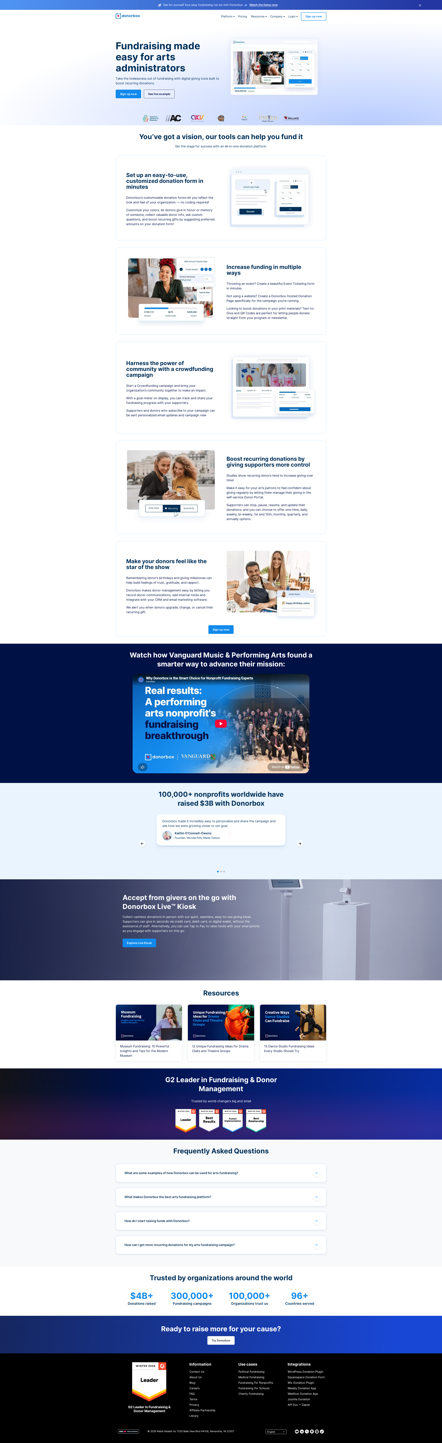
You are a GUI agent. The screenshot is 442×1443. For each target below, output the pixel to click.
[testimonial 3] (224, 871)
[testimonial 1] (218, 871)
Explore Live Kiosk (139, 943)
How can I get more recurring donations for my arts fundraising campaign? (179, 1245)
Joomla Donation (299, 1399)
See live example (159, 94)
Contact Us (196, 1371)
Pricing (242, 16)
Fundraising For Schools (254, 1388)
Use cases (247, 1364)
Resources (258, 16)
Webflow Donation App (303, 1393)
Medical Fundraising (251, 1377)
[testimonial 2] (221, 871)
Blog (192, 1382)
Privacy (194, 1404)
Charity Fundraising (251, 1393)
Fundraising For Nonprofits (255, 1382)
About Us (195, 1377)
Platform (226, 16)
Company (276, 16)
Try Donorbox (221, 1340)
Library (194, 1415)
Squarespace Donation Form (306, 1377)
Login (291, 16)
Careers (194, 1388)
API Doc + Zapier (299, 1404)
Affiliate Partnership (202, 1410)
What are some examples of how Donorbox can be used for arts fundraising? (181, 1173)
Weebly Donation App (302, 1388)
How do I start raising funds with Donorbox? (157, 1221)
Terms (193, 1399)
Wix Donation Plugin (301, 1382)
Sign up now (313, 16)
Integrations (299, 1364)
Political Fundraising (251, 1371)
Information (200, 1364)
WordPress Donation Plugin (305, 1371)
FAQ (192, 1393)
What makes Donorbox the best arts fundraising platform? (167, 1197)
